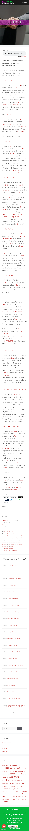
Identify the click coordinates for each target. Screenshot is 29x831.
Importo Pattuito (17, 173)
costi (16, 224)
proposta (16, 105)
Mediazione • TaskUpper (13, 618)
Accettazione (14, 170)
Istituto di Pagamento (11, 217)
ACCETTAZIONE (10, 178)
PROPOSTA (8, 80)
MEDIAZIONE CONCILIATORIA (15, 390)
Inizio (21, 246)
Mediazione (14, 431)
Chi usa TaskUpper (8, 548)
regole (13, 796)
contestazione (6, 777)
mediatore (18, 789)
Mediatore (16, 395)
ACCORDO (8, 114)
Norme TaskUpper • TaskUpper (14, 652)
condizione (5, 538)
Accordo (6, 85)
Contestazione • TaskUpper (14, 612)
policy (9, 544)
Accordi (13, 153)
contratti (10, 538)
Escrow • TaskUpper (12, 565)
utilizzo (11, 546)
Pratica (20, 329)
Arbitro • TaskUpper (12, 691)
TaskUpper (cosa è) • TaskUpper (15, 572)
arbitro (19, 534)
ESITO (6, 297)
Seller (19, 85)
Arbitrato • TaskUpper (12, 625)
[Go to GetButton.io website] (3, 829)
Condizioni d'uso (17, 809)
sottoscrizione (5, 546)
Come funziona (7, 531)
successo (22, 799)
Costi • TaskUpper (11, 585)
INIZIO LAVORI (9, 229)
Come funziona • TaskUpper (14, 578)
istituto (4, 542)
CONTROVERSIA (8, 341)
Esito (7, 329)
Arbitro (15, 434)
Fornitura (5, 105)
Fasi (13, 531)
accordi (6, 534)
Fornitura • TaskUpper (12, 592)
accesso (3, 765)
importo (22, 540)
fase (3, 540)
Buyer (14, 85)
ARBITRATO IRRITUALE (12, 426)
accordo (10, 534)
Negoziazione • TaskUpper (13, 638)
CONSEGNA (8, 275)
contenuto (22, 774)
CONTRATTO (8, 141)
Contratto (20, 148)
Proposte (15, 87)
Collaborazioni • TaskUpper (13, 698)
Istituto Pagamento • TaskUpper (15, 665)
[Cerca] (19, 728)
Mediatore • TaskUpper (12, 678)
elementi (20, 538)
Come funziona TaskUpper (10, 550)
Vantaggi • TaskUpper (12, 632)
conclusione (21, 536)
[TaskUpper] (8, 2)
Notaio (4, 468)
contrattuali (21, 131)
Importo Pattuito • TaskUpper (14, 672)
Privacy (9, 809)
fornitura (9, 540)
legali (13, 789)
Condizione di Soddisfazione (12, 312)
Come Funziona (13, 536)
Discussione (12, 485)
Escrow (24, 538)
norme (11, 146)
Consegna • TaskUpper (12, 598)
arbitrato (14, 534)
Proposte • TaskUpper (12, 645)
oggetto (25, 791)
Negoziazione (5, 525)
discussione (5, 783)
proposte (20, 119)
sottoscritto (19, 544)
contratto (15, 538)
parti (15, 794)
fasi (6, 540)
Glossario (5, 748)
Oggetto (19, 102)
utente (3, 801)
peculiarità (4, 544)
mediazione (9, 542)
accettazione (9, 765)
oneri (20, 542)
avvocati (24, 768)
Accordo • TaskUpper (12, 658)
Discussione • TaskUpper (13, 605)
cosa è (21, 780)
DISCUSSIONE (9, 351)
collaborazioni (5, 536)
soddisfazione (21, 796)
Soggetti (4, 751)
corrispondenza (16, 780)
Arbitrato (14, 490)
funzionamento (15, 540)
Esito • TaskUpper (11, 685)
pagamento (10, 794)
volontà (23, 126)
